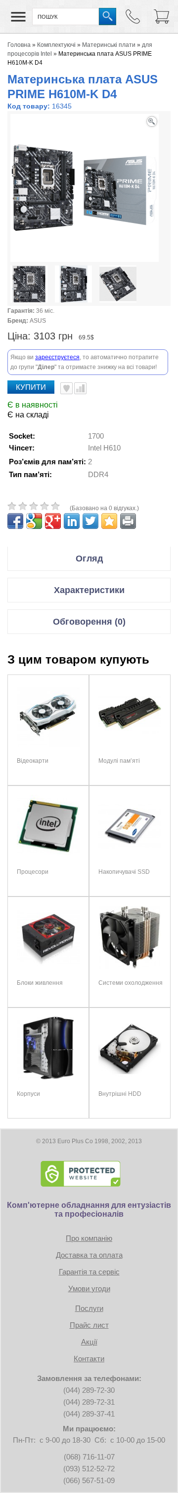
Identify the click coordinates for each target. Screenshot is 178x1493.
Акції (89, 1342)
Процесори (32, 871)
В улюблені (66, 388)
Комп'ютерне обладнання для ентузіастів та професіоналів (89, 1209)
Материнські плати (108, 44)
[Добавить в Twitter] (90, 521)
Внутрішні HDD (119, 1093)
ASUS (38, 320)
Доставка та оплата (89, 1255)
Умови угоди (89, 1288)
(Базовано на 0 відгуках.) (104, 508)
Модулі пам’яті (119, 760)
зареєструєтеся (57, 357)
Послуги (89, 1308)
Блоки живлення (40, 982)
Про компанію (89, 1238)
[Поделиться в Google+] (53, 521)
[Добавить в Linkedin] (72, 521)
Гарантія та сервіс (89, 1272)
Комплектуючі (56, 44)
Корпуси (28, 1093)
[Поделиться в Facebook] (15, 521)
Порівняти (80, 388)
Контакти (89, 1358)
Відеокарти (32, 760)
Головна (19, 44)
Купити (31, 387)
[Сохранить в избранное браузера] (109, 521)
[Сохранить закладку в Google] (34, 521)
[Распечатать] (128, 521)
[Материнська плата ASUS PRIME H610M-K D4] (28, 285)
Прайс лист (89, 1325)
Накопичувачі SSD (124, 871)
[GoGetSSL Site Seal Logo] (89, 1173)
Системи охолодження (130, 982)
